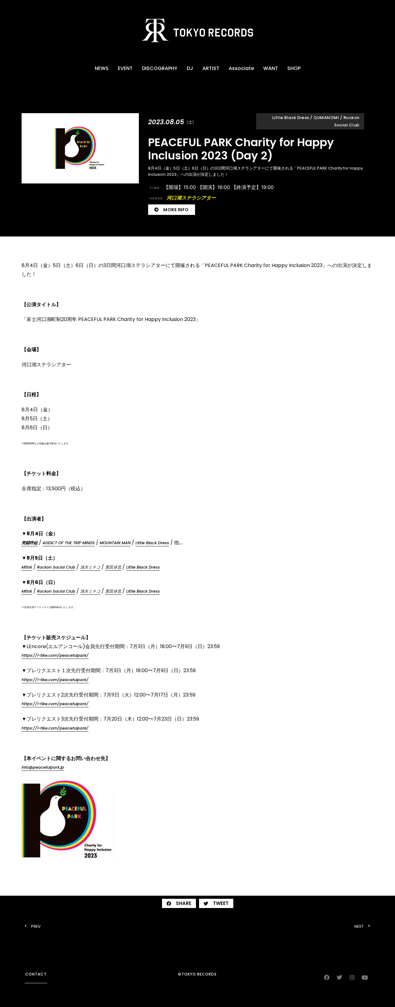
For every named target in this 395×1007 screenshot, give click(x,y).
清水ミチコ (90, 567)
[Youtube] (364, 977)
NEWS (102, 68)
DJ (190, 68)
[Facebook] (326, 977)
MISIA (27, 567)
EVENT (125, 68)
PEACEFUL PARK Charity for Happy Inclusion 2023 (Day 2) (241, 148)
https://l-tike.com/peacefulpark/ (55, 655)
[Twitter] (339, 977)
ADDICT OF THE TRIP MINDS (69, 542)
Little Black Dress (152, 542)
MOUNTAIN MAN (115, 542)
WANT (270, 68)
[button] (179, 903)
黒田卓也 (113, 567)
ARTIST (210, 68)
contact (36, 974)
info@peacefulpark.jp (43, 767)
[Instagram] (352, 977)
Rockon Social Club (56, 567)
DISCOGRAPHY (159, 68)
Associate (241, 68)
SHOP (294, 68)
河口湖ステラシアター (183, 198)
